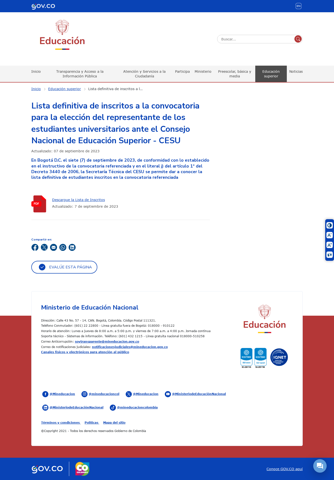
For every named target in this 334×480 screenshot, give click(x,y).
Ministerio (203, 71)
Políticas (92, 422)
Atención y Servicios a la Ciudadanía (144, 73)
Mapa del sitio (114, 422)
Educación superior (271, 73)
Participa (182, 71)
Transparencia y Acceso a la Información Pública (79, 73)
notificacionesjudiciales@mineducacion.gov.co (130, 346)
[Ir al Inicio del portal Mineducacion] (264, 320)
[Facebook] (35, 247)
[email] (53, 247)
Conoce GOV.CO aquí (285, 469)
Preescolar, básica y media (234, 73)
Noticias (296, 71)
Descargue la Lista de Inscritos (78, 200)
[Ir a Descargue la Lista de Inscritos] (39, 204)
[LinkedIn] (72, 247)
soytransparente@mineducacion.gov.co (107, 341)
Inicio (36, 71)
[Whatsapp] (63, 247)
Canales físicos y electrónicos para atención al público (85, 352)
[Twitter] (44, 247)
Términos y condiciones (61, 422)
